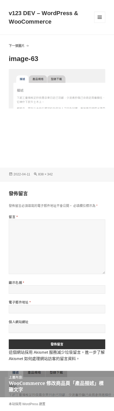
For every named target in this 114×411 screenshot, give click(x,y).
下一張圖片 (17, 46)
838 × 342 (45, 174)
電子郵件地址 (20, 302)
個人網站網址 (19, 322)
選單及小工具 (99, 17)
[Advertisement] (57, 136)
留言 (13, 217)
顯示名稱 (16, 282)
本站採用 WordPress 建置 (27, 404)
